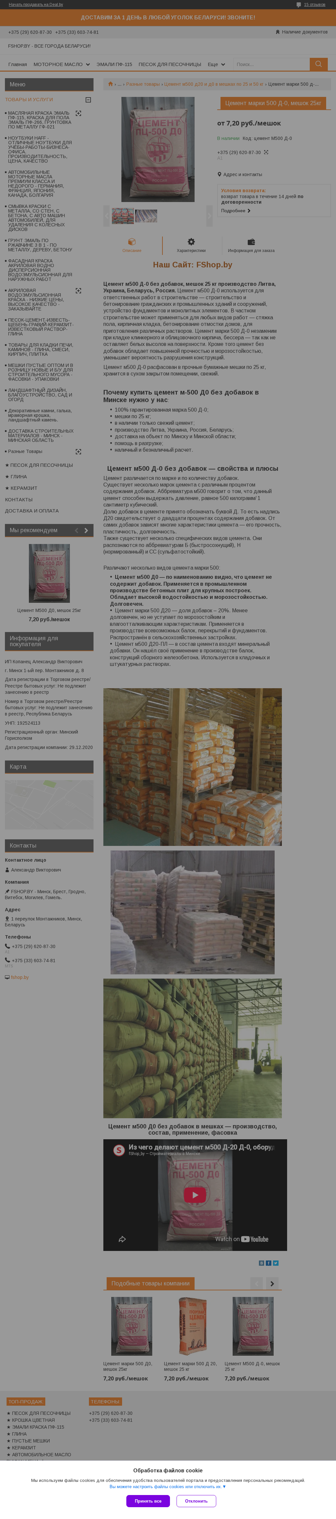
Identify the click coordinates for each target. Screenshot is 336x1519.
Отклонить (196, 1501)
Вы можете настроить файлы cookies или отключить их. (166, 1486)
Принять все (148, 1501)
